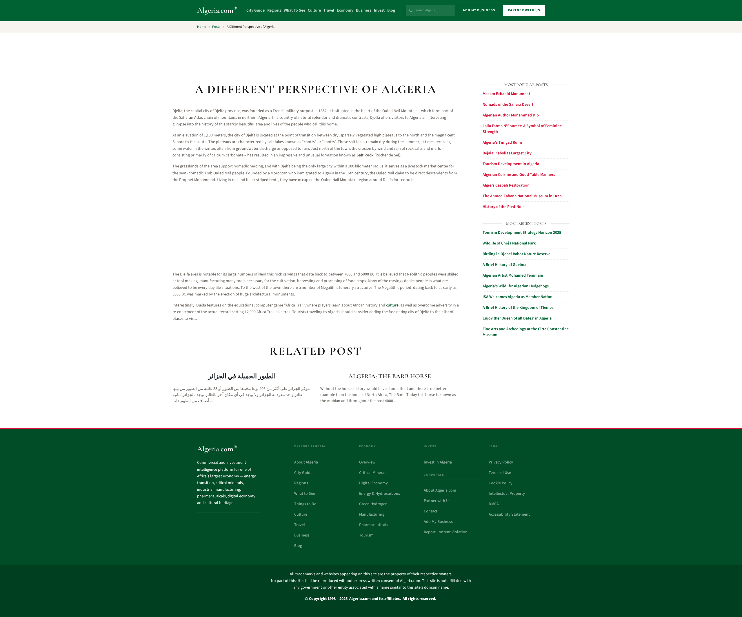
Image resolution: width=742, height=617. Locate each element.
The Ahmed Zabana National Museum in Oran (522, 196)
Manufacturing (371, 514)
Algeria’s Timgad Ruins (503, 142)
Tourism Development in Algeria (511, 164)
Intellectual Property (507, 493)
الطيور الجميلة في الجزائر (242, 376)
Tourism (366, 535)
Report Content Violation (446, 532)
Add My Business (438, 522)
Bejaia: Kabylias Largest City (507, 153)
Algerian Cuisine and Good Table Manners (519, 175)
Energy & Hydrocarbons (379, 493)
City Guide (255, 10)
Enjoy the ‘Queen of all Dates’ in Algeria (517, 318)
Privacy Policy (501, 462)
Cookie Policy (500, 483)
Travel (328, 10)
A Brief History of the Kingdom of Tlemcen (519, 308)
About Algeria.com (440, 490)
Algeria (217, 10)
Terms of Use (500, 473)
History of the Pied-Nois (503, 207)
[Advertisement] (371, 54)
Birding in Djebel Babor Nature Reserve (516, 254)
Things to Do (305, 504)
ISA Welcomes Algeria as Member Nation (517, 297)
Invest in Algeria (438, 462)
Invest (379, 10)
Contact (430, 511)
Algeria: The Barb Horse (389, 376)
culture (392, 305)
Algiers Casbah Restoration (506, 185)
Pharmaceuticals (373, 525)
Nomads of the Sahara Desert (508, 104)
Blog (391, 10)
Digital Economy (373, 483)
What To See (294, 10)
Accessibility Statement (509, 514)
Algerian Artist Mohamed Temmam (513, 275)
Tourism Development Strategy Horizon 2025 (522, 233)
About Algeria (306, 462)
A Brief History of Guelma (504, 265)
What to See (304, 493)
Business (363, 10)
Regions (274, 10)
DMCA (494, 504)
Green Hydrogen (373, 504)
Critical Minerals (373, 473)
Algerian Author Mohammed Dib (511, 115)
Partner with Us (437, 501)
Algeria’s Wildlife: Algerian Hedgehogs (516, 286)
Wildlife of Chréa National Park (509, 243)
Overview (367, 462)
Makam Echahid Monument (506, 94)
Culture (314, 10)
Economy (345, 10)
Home (201, 26)
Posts (216, 26)
